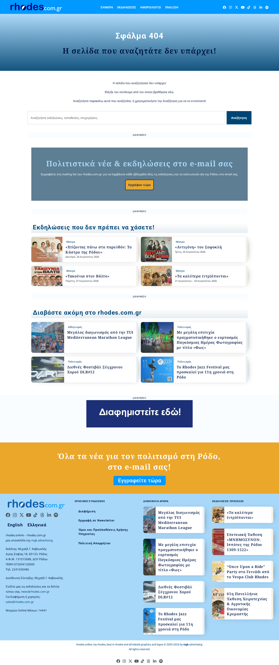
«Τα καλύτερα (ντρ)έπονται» (202, 276)
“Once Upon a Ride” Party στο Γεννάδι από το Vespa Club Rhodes (248, 571)
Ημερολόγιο (150, 7)
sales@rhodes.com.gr (20, 602)
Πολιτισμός (184, 327)
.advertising (192, 644)
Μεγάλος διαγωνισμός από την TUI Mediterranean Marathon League (100, 335)
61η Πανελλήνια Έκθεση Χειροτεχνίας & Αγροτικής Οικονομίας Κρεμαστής (247, 603)
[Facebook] (224, 7)
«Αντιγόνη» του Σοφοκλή (198, 247)
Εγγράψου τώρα (139, 185)
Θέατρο (70, 241)
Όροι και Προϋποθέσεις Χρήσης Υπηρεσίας (103, 532)
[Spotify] (267, 7)
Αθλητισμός (75, 327)
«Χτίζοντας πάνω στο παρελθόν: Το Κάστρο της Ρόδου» (98, 250)
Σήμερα (107, 7)
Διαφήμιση (87, 511)
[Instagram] (230, 7)
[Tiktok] (248, 7)
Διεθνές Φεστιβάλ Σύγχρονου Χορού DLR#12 (175, 591)
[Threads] (254, 7)
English (171, 7)
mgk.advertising (42, 540)
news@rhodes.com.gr (35, 591)
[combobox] (126, 118)
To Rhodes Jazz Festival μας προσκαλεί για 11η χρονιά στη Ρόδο (205, 372)
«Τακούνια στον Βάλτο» (87, 276)
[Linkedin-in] (260, 7)
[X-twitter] (236, 7)
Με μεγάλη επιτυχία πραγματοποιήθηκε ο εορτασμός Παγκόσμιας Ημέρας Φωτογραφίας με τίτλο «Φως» (210, 340)
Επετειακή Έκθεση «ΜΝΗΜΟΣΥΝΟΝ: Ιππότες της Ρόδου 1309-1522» (244, 542)
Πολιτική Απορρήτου (94, 543)
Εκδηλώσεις (126, 7)
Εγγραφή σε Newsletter (96, 520)
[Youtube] (242, 7)
